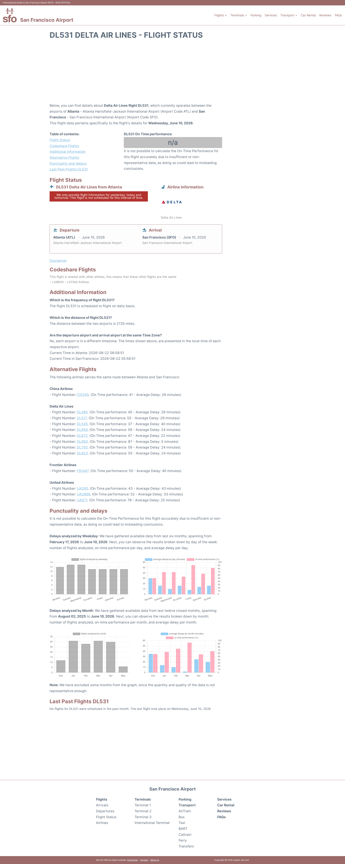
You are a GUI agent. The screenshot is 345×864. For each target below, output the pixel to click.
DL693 (82, 441)
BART (183, 828)
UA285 (82, 488)
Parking (255, 15)
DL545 (82, 424)
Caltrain (185, 834)
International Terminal (152, 823)
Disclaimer (132, 860)
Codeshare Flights (64, 146)
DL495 (82, 412)
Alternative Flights (64, 157)
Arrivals (102, 805)
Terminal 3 (143, 817)
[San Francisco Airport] (10, 15)
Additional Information (68, 151)
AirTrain (185, 811)
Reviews (325, 15)
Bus (182, 817)
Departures (105, 811)
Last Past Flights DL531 (69, 169)
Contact (144, 860)
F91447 (83, 471)
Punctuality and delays (68, 163)
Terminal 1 (143, 805)
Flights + (220, 15)
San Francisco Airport (46, 19)
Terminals (143, 799)
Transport (187, 805)
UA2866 (83, 494)
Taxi (182, 823)
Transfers (186, 846)
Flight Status (60, 140)
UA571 (82, 500)
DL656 (82, 430)
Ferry (183, 840)
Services (271, 15)
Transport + (288, 15)
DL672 (82, 435)
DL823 (82, 453)
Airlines (102, 823)
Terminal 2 (143, 811)
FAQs (338, 15)
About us (154, 860)
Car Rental (308, 15)
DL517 (82, 418)
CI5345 (83, 394)
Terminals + (238, 15)
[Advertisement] (172, 73)
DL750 (82, 447)
